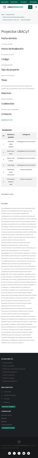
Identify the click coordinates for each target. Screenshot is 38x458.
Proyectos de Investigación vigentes (13, 17)
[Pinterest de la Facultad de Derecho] (28, 453)
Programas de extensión (10, 372)
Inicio (2, 14)
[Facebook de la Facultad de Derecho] (9, 453)
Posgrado (7, 399)
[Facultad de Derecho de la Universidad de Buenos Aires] (13, 7)
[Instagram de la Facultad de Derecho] (19, 453)
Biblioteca (7, 402)
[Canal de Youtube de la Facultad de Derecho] (23, 453)
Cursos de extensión (9, 375)
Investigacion (10, 14)
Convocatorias (6, 425)
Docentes (24, 2)
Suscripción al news (8, 428)
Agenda (4, 421)
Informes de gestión (8, 366)
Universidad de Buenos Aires (20, 445)
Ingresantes (4, 2)
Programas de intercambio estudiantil (14, 369)
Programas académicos (10, 381)
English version (25, 20)
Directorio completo (8, 406)
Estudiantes (14, 2)
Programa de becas (8, 378)
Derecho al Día (6, 415)
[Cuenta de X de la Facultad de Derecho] (14, 453)
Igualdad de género (10, 395)
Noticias (4, 418)
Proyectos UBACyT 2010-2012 (11, 20)
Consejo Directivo (8, 363)
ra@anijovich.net (6, 120)
